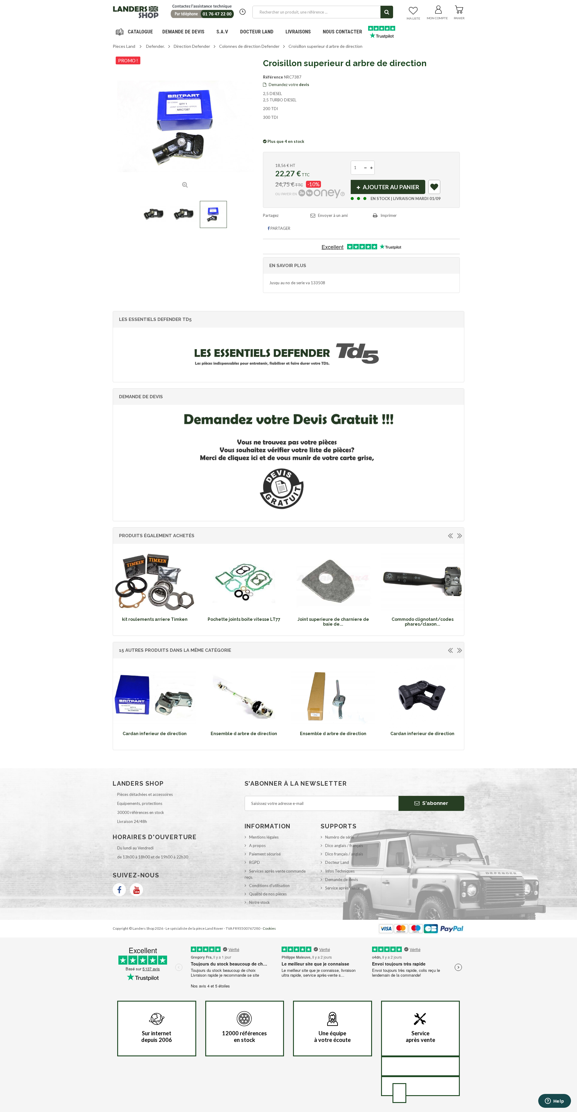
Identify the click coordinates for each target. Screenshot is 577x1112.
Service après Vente (342, 888)
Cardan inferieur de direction (155, 733)
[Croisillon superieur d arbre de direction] (153, 214)
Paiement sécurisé (265, 854)
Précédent (118, 214)
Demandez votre (288, 84)
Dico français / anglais (344, 854)
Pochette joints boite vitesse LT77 (244, 619)
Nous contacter (342, 32)
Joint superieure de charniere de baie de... (333, 622)
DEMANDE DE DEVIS (183, 32)
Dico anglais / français (344, 845)
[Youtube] (136, 889)
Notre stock (259, 902)
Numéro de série (339, 837)
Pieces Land (124, 46)
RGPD (254, 862)
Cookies (269, 928)
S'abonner (434, 803)
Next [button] (459, 535)
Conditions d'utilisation (269, 885)
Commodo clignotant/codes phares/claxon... (422, 622)
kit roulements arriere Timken (155, 619)
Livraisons (298, 32)
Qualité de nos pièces (268, 894)
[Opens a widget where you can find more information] (554, 1101)
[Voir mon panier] (459, 8)
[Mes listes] (413, 11)
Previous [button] (450, 535)
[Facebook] (119, 889)
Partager (280, 228)
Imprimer (388, 215)
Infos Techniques (340, 871)
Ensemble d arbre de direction (244, 733)
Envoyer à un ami (333, 215)
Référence (273, 77)
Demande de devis (341, 879)
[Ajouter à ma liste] (434, 188)
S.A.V (222, 32)
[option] (154, 588)
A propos (257, 845)
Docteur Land (256, 32)
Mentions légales (264, 837)
